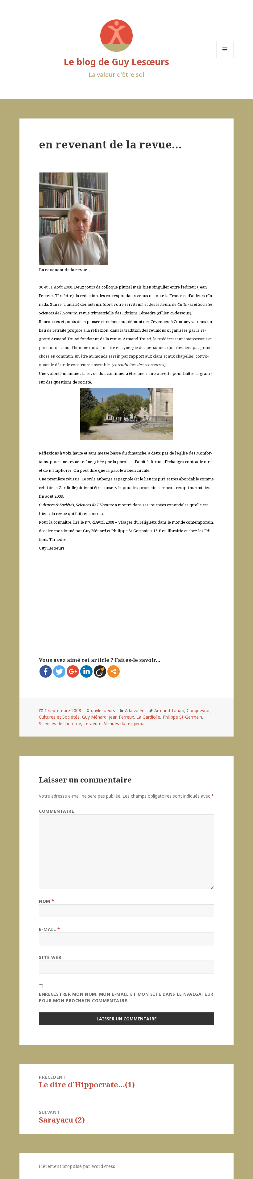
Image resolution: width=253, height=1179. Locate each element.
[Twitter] (59, 671)
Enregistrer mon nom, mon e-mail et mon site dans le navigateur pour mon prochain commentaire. (126, 997)
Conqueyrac (198, 710)
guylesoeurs (103, 710)
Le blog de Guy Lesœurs (116, 62)
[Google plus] (73, 671)
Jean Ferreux (121, 717)
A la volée (134, 710)
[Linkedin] (86, 671)
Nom (46, 901)
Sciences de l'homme (60, 723)
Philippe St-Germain (182, 717)
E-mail (49, 929)
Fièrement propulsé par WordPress (77, 1166)
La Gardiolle (148, 717)
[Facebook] (45, 671)
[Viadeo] (100, 671)
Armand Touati (169, 710)
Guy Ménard (94, 717)
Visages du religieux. (124, 723)
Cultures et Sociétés (59, 717)
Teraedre (93, 723)
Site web (50, 957)
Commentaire (56, 811)
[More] (113, 671)
